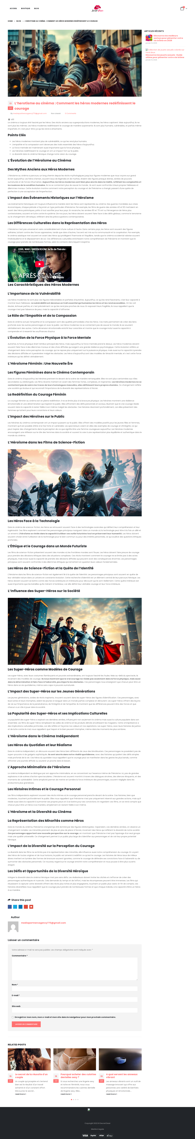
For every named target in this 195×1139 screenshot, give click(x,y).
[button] (71, 1099)
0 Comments (70, 113)
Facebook (10, 907)
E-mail (16, 995)
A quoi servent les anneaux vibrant (122, 1076)
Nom (15, 984)
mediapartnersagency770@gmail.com (30, 113)
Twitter (15, 907)
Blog (36, 8)
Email (31, 907)
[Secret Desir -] (97, 8)
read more (20, 1094)
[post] (149, 37)
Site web (16, 1006)
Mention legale (97, 1129)
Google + (26, 907)
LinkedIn (20, 907)
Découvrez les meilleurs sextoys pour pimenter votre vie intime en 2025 (168, 38)
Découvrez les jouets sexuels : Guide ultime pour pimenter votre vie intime (165, 56)
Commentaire (20, 955)
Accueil (13, 8)
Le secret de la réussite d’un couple (31, 1076)
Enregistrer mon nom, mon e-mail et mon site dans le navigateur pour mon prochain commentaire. (65, 1017)
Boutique (25, 8)
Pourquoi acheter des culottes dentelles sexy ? (78, 1076)
